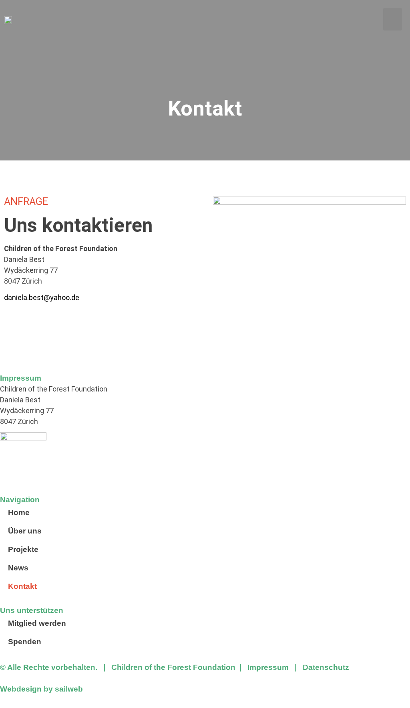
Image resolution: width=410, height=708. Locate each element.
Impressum (268, 667)
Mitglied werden (37, 623)
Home (19, 512)
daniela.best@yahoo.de (41, 297)
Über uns (25, 531)
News (18, 568)
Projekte (23, 549)
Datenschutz (326, 667)
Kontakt (22, 586)
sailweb (69, 689)
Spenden (24, 641)
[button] (392, 19)
